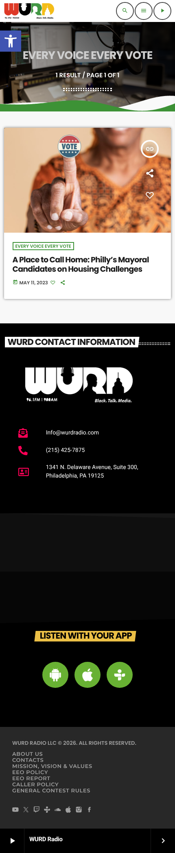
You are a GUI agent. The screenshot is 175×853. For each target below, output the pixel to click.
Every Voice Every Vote (43, 246)
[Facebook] (89, 810)
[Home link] (29, 11)
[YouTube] (15, 810)
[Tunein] (47, 810)
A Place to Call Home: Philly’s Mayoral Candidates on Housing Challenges (81, 264)
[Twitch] (36, 810)
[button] (10, 41)
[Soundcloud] (58, 810)
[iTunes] (68, 810)
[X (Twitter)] (26, 810)
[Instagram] (79, 810)
